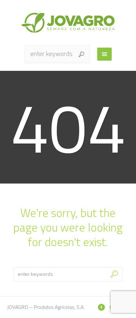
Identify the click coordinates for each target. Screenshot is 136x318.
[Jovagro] (68, 22)
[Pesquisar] (101, 307)
